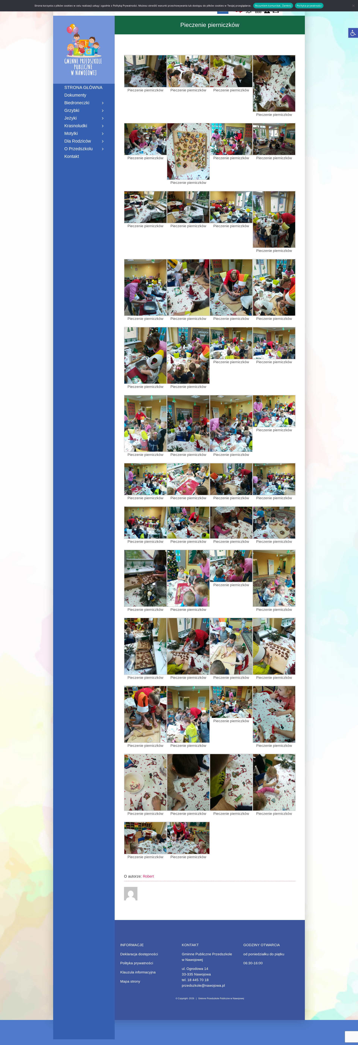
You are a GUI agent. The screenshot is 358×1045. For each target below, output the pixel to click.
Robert (148, 876)
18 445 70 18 (198, 980)
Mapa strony (130, 981)
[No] (353, 5)
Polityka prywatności (136, 963)
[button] (353, 33)
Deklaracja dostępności (139, 954)
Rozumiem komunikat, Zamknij (273, 5)
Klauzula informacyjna (138, 972)
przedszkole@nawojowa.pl (203, 985)
